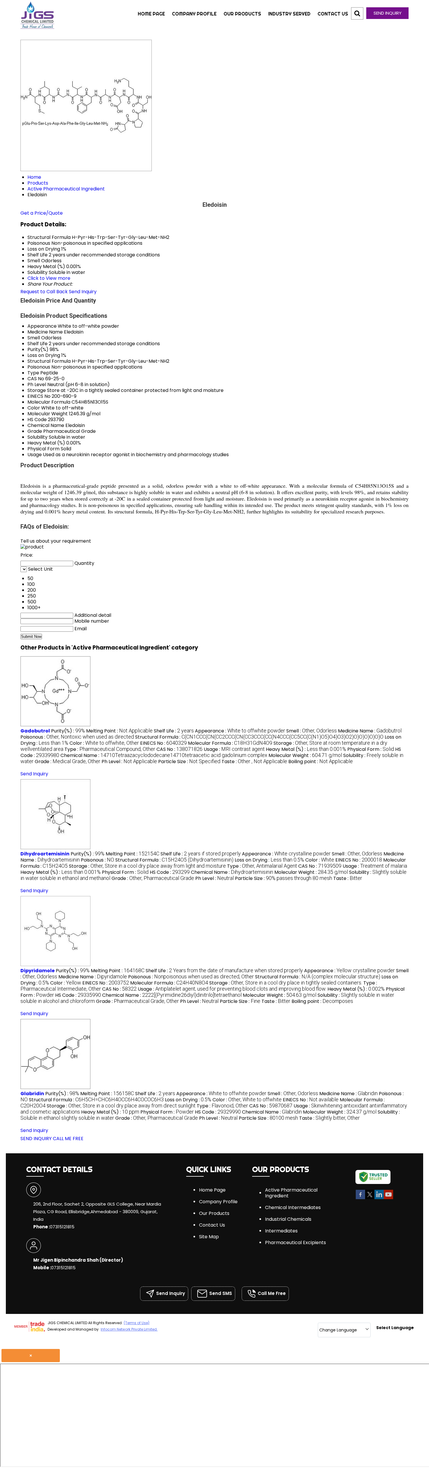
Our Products (242, 14)
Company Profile (194, 14)
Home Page (151, 14)
